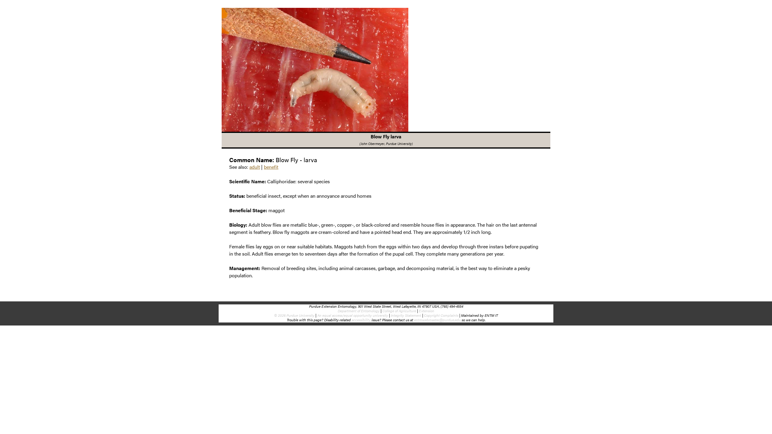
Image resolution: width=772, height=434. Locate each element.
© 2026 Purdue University (294, 315)
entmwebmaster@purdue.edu (437, 319)
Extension (426, 310)
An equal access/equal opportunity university (352, 315)
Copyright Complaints (441, 315)
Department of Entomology (359, 310)
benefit (271, 166)
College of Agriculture (399, 310)
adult (254, 166)
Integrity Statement (406, 315)
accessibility (361, 319)
